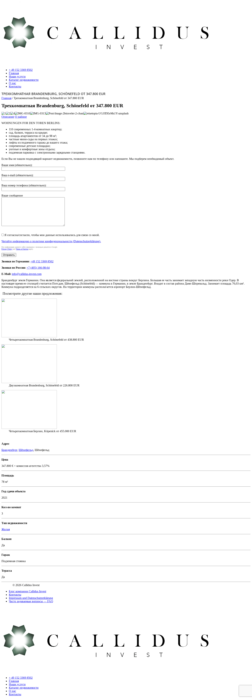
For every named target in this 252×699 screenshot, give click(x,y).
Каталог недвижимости (24, 79)
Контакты (15, 86)
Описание (7, 116)
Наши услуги (17, 76)
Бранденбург (9, 450)
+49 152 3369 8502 (41, 261)
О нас (12, 83)
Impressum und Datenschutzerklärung (31, 598)
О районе (21, 116)
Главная (14, 73)
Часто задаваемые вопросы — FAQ (31, 601)
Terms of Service (22, 249)
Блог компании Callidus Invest (27, 591)
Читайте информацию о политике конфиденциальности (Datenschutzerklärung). (51, 241)
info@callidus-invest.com (27, 274)
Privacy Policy (6, 249)
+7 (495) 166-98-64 (38, 267)
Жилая (5, 529)
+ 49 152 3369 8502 (21, 69)
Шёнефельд (26, 450)
